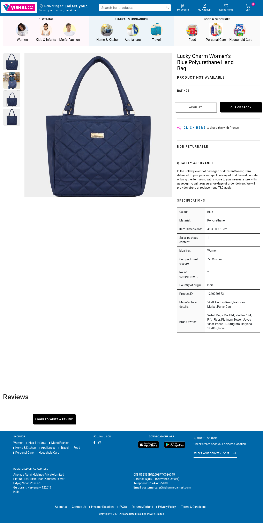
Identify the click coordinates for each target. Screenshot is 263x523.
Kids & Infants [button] (46, 40)
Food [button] (192, 40)
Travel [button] (156, 40)
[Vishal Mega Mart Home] (19, 7)
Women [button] (22, 40)
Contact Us (79, 506)
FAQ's (123, 506)
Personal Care (24, 452)
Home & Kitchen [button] (107, 40)
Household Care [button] (240, 40)
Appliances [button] (133, 40)
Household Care (49, 452)
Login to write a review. (54, 419)
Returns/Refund (142, 506)
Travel (65, 447)
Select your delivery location (79, 6)
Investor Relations (102, 506)
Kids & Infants (37, 442)
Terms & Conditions (193, 506)
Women (18, 442)
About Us (61, 506)
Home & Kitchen (25, 447)
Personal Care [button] (216, 40)
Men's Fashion (60, 442)
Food (77, 447)
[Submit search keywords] (167, 7)
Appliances (48, 447)
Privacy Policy (167, 506)
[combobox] (135, 7)
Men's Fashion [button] (69, 40)
